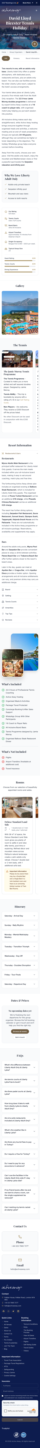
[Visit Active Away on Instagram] (8, 1311)
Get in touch (20, 1037)
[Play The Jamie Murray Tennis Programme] (17, 358)
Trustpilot (6, 1428)
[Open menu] (36, 10)
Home (4, 52)
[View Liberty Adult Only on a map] (34, 44)
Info (5, 58)
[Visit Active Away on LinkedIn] (18, 1311)
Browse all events (20, 1031)
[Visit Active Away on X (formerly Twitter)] (13, 1311)
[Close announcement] (36, 2)
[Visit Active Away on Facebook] (3, 1311)
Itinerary (16, 58)
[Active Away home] (11, 10)
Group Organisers (16, 52)
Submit (20, 1420)
